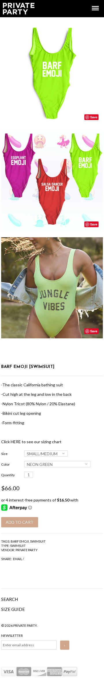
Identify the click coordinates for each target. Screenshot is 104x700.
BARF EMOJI (20, 541)
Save (93, 117)
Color (5, 464)
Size (4, 454)
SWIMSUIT (38, 541)
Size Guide (13, 609)
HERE (16, 441)
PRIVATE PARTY (27, 550)
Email (17, 559)
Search (9, 599)
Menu (91, 3)
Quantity (8, 475)
